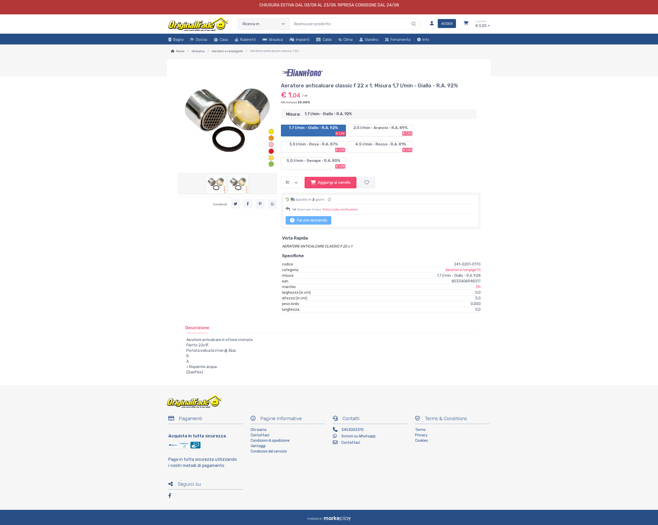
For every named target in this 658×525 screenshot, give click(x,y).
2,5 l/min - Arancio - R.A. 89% (382, 130)
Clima (348, 40)
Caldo (327, 40)
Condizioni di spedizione (270, 440)
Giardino (371, 40)
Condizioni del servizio (269, 451)
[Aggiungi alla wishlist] (367, 182)
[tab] (197, 328)
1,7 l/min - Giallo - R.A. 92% (317, 130)
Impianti (302, 40)
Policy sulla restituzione (340, 209)
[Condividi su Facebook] (247, 203)
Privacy (421, 435)
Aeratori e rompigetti (227, 51)
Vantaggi (258, 446)
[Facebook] (172, 496)
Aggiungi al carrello (334, 182)
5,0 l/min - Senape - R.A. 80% (316, 163)
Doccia (201, 40)
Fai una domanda (311, 220)
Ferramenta (400, 40)
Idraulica (276, 40)
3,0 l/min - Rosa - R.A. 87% (317, 147)
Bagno (178, 40)
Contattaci (260, 435)
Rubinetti (248, 40)
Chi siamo (259, 430)
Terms (420, 430)
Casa (224, 40)
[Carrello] (466, 24)
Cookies (421, 440)
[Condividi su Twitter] (235, 203)
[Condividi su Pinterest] (260, 203)
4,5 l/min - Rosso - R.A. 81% (383, 147)
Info (426, 40)
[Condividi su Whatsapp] (272, 204)
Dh (478, 287)
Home (180, 51)
